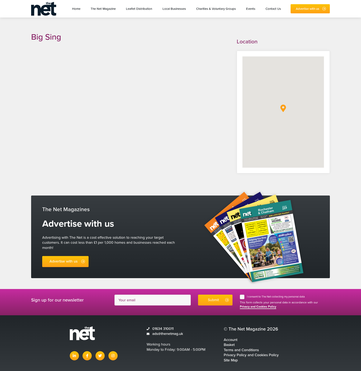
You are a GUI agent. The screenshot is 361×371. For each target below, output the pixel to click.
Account (230, 340)
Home (76, 9)
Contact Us (273, 9)
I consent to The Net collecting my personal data (276, 296)
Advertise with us (307, 9)
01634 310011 (163, 329)
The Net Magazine (103, 9)
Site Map (231, 360)
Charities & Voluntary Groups (216, 9)
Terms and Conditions (241, 350)
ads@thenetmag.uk (167, 334)
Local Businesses (174, 9)
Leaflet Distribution (139, 9)
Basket (229, 345)
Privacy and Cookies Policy (258, 306)
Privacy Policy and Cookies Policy (251, 355)
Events (250, 9)
